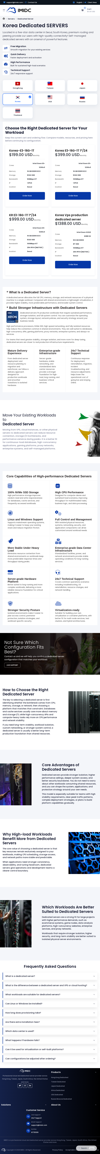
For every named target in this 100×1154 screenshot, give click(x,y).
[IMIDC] (3, 1150)
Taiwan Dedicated (58, 1082)
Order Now (27, 195)
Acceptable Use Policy (74, 1150)
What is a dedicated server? (20, 976)
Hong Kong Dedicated (59, 1077)
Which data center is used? (19, 1031)
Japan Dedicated (58, 1086)
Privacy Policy (57, 1150)
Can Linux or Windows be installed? (23, 1003)
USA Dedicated (57, 1095)
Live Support (12, 665)
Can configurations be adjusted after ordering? (30, 1058)
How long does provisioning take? (23, 1012)
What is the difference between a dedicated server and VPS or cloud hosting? (46, 985)
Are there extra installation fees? (22, 1022)
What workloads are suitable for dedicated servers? (32, 994)
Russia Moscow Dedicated (61, 1099)
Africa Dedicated (57, 1090)
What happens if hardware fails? (22, 1040)
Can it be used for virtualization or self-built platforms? (34, 1049)
